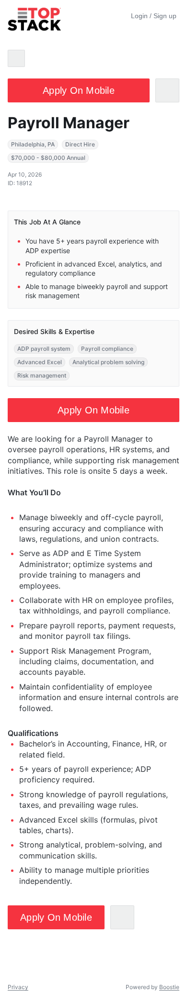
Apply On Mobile (79, 90)
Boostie (169, 987)
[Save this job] (167, 90)
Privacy (18, 987)
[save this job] (122, 917)
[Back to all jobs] (16, 58)
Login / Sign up (153, 16)
